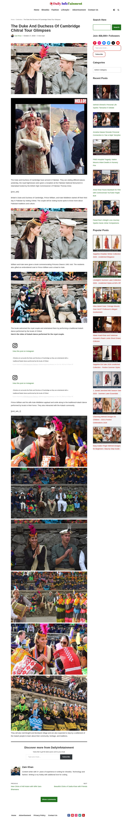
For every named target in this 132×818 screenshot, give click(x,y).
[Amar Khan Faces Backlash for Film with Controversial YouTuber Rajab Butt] (106, 178)
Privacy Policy (39, 815)
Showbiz (45, 10)
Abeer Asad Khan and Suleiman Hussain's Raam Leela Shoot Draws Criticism (107, 338)
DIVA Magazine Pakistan (30, 364)
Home (36, 10)
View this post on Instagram (23, 351)
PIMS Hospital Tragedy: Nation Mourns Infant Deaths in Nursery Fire (105, 162)
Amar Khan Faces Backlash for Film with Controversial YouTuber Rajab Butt (107, 193)
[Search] (118, 10)
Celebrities (19, 19)
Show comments (49, 799)
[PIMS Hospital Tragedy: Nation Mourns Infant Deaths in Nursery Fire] (106, 148)
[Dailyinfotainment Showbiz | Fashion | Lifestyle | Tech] (66, 4)
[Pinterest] (94, 43)
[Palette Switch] (114, 10)
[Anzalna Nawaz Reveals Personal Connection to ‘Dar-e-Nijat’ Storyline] (106, 120)
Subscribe (66, 757)
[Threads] (113, 43)
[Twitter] (108, 43)
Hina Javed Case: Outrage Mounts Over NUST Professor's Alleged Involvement (106, 309)
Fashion (55, 10)
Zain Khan (18, 36)
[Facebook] (104, 43)
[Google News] (83, 815)
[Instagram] (99, 43)
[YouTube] (118, 43)
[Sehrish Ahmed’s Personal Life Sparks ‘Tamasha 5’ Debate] (106, 93)
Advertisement (79, 10)
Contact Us (93, 10)
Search (116, 27)
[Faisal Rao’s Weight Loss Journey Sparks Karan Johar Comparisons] (106, 208)
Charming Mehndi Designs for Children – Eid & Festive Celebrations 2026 (104, 420)
